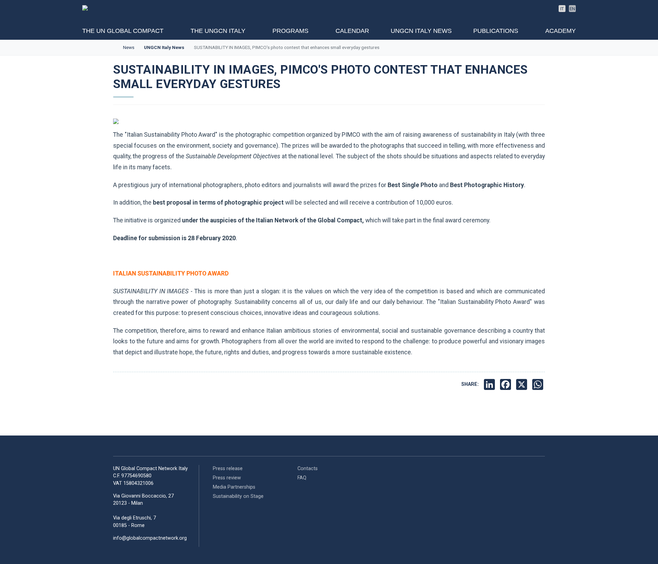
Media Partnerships (234, 487)
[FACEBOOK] (506, 384)
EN (572, 8)
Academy (560, 30)
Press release (228, 468)
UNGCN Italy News (421, 30)
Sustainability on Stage (238, 496)
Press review (227, 478)
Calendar (352, 30)
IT (562, 8)
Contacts (307, 468)
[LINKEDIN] (490, 384)
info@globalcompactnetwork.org (150, 538)
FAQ (301, 478)
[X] (522, 384)
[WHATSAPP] (538, 384)
